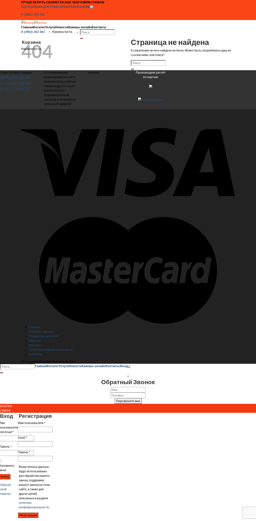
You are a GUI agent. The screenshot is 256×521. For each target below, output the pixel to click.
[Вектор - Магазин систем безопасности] (34, 22)
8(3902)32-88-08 (15, 77)
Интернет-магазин (41, 331)
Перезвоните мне (128, 401)
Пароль (24, 452)
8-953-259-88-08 (15, 83)
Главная (27, 27)
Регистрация (28, 515)
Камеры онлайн (80, 27)
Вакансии (35, 354)
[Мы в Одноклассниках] (91, 6)
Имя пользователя (31, 423)
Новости (61, 27)
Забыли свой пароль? (5, 489)
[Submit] (132, 69)
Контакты (99, 27)
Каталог (39, 27)
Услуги (50, 27)
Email (22, 437)
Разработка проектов (43, 336)
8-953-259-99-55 (15, 88)
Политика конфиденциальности (51, 349)
